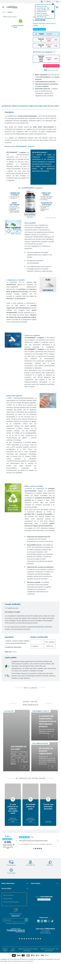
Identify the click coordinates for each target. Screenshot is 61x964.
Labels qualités (44, 106)
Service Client (6, 888)
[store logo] (11, 7)
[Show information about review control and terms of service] (13, 844)
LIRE (24, 767)
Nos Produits (35, 883)
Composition (33, 106)
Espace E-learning (7, 898)
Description (6, 106)
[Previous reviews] (16, 841)
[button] (51, 1)
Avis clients (54, 106)
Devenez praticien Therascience (11, 902)
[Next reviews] (58, 841)
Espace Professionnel (8, 895)
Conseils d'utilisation (19, 106)
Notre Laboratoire (8, 883)
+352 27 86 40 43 (43, 899)
